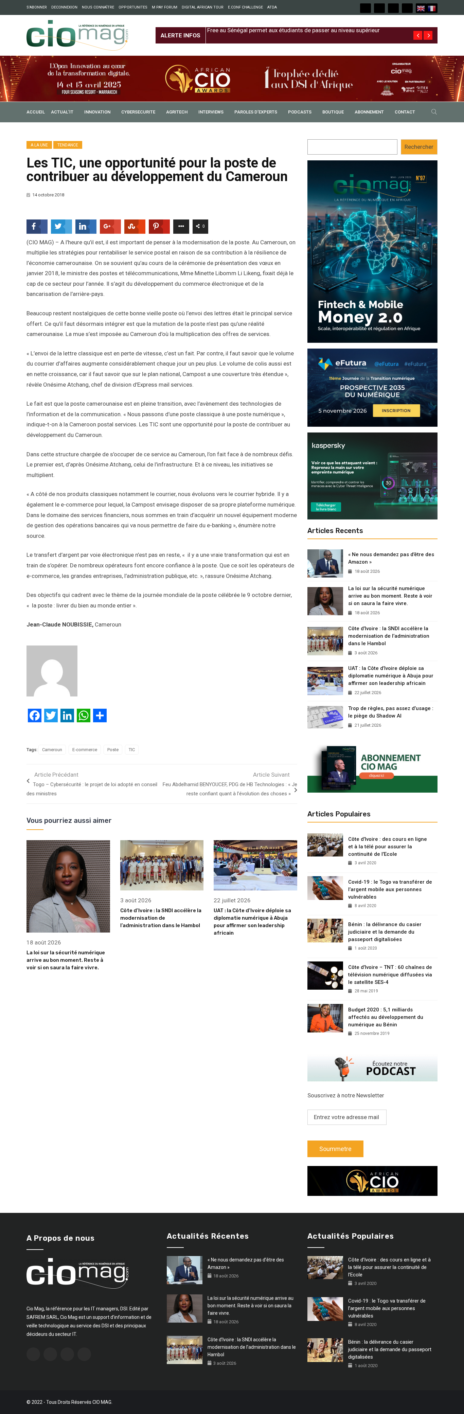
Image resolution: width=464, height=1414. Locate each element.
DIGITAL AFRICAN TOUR (203, 7)
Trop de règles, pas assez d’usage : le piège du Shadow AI (390, 712)
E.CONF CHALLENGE (245, 7)
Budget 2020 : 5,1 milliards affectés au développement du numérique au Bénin (385, 1017)
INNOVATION (97, 111)
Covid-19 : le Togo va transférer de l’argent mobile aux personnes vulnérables (390, 889)
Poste (113, 749)
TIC (132, 749)
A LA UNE (39, 145)
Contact (405, 111)
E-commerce (84, 749)
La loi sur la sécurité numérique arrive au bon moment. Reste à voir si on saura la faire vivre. (65, 960)
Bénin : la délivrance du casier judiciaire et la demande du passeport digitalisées (385, 931)
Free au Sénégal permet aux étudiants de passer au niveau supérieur (293, 29)
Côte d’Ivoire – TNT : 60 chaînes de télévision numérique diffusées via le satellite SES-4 (390, 974)
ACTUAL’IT (62, 111)
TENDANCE (67, 145)
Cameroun (52, 749)
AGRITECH (177, 111)
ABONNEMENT (369, 111)
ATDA (272, 7)
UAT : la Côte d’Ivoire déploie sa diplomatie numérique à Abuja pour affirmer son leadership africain (390, 675)
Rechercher (419, 146)
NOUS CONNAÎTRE (98, 7)
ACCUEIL (35, 111)
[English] (421, 8)
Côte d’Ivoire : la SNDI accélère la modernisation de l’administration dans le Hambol (160, 918)
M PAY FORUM (164, 7)
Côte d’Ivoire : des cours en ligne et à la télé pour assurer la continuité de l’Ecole (387, 846)
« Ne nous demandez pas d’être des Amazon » (391, 558)
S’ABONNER (36, 7)
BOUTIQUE (333, 111)
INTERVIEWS (211, 111)
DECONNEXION (64, 7)
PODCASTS (299, 111)
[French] (432, 8)
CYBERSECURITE (138, 111)
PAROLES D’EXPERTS (255, 111)
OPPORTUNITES (133, 7)
